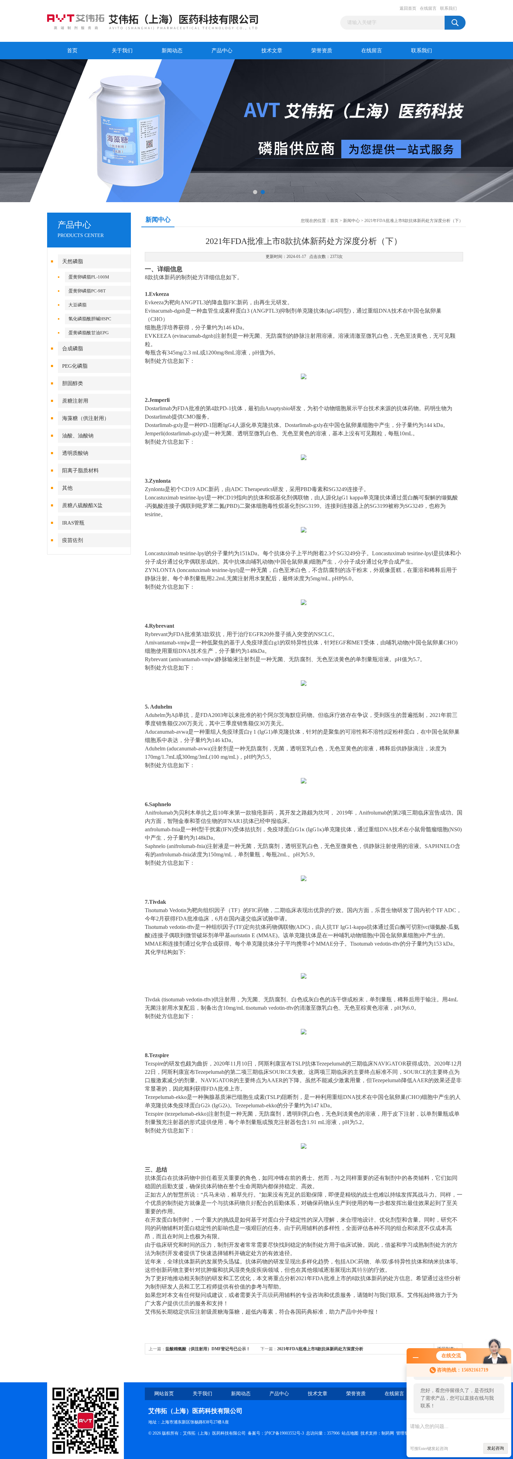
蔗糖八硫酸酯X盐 (82, 505)
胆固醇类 (72, 383)
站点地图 (350, 1433)
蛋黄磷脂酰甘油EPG (88, 332)
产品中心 (221, 50)
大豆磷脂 (77, 304)
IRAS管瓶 (73, 523)
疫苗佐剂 (72, 540)
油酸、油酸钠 (78, 435)
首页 (72, 50)
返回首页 (408, 8)
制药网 (387, 1433)
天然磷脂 (72, 261)
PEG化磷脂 (75, 366)
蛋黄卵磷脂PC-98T (87, 290)
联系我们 (448, 8)
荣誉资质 (321, 50)
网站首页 (164, 1393)
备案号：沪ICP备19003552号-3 (276, 1433)
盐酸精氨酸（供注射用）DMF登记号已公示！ (207, 1348)
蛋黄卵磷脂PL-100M (88, 277)
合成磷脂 (72, 348)
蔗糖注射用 (75, 401)
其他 (67, 488)
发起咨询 (495, 1448)
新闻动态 (172, 50)
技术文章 (271, 50)
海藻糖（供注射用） (85, 418)
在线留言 (428, 8)
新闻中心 (351, 220)
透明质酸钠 (75, 453)
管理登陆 (404, 1433)
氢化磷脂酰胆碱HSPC (89, 318)
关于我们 (122, 50)
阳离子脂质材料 (80, 470)
